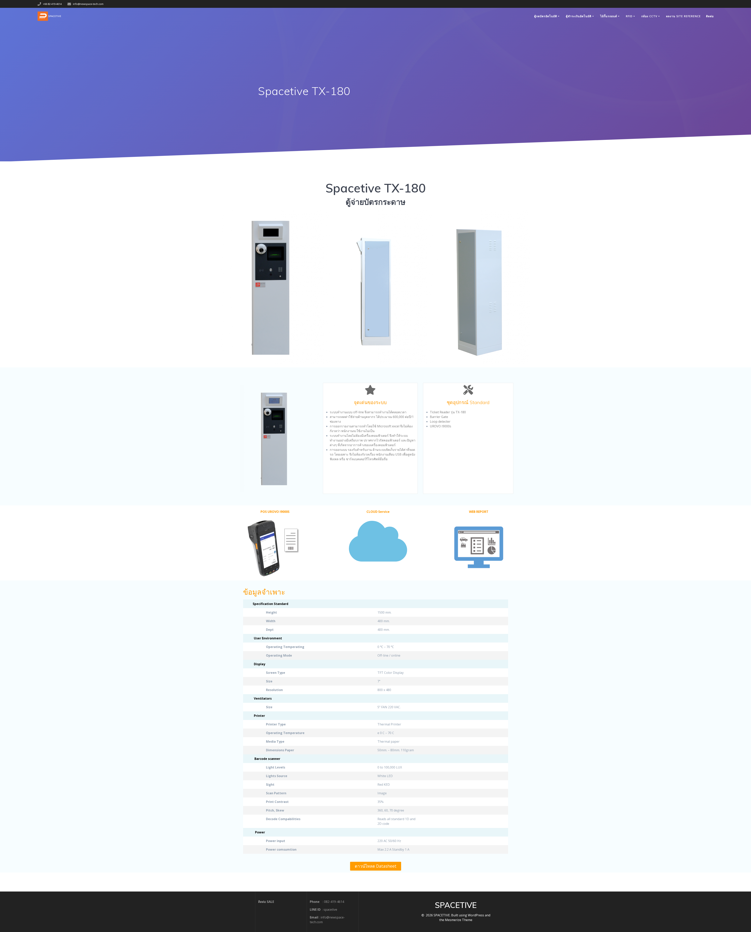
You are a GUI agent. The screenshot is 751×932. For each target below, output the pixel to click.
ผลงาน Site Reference (683, 16)
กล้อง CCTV (649, 16)
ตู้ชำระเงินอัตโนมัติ (578, 16)
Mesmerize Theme (458, 920)
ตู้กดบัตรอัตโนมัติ (545, 16)
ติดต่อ (710, 16)
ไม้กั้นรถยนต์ (608, 16)
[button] (375, 866)
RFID (629, 16)
